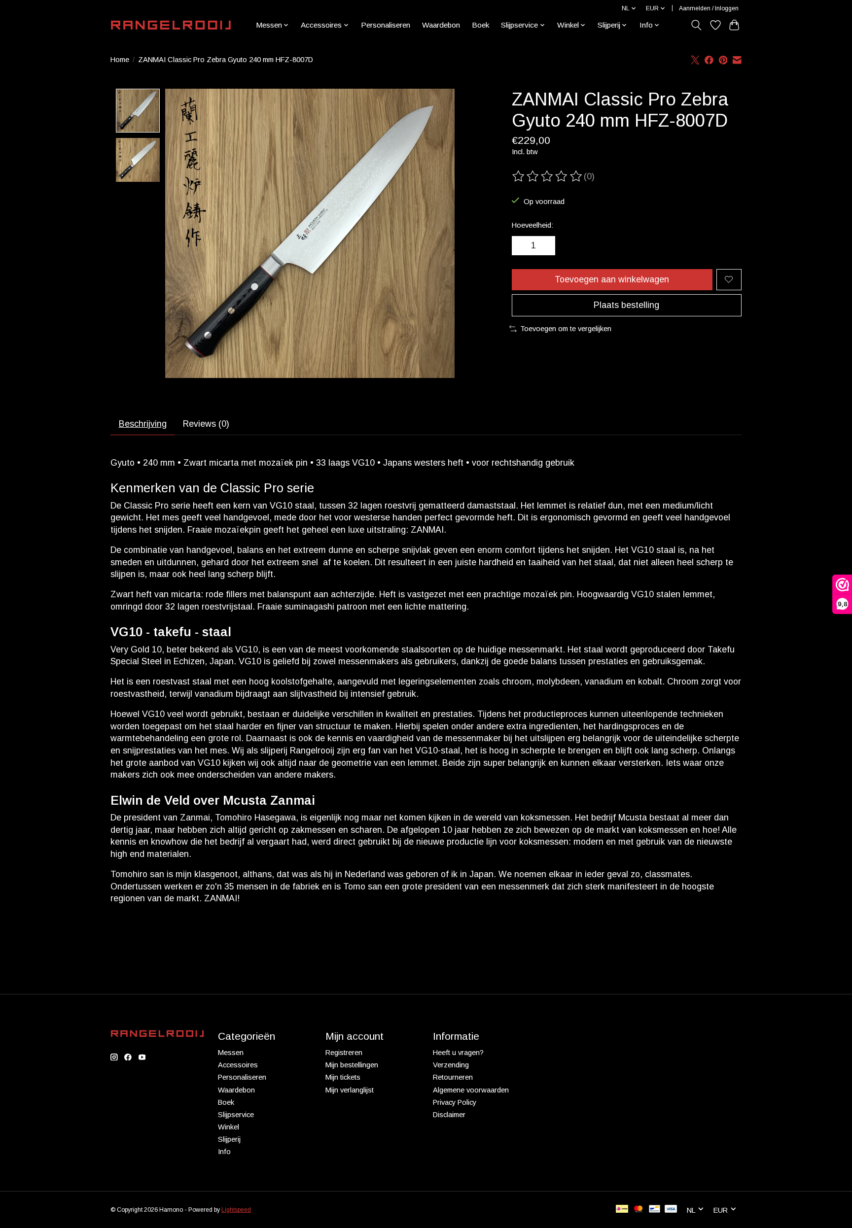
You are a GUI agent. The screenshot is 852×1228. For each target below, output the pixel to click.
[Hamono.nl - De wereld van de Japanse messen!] (170, 25)
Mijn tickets (342, 1077)
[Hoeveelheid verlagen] (523, 246)
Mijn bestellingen (351, 1065)
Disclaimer (449, 1115)
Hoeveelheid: (532, 225)
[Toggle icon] (696, 25)
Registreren (343, 1053)
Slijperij (229, 1139)
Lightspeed (236, 1209)
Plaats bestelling (626, 305)
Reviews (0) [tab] (206, 424)
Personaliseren (385, 25)
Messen (231, 1053)
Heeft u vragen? (458, 1053)
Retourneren (453, 1077)
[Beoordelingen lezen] (548, 176)
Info (224, 1152)
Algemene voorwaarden (471, 1090)
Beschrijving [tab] (143, 424)
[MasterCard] (638, 1209)
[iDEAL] (622, 1209)
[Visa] (671, 1209)
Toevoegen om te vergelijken (565, 329)
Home (119, 60)
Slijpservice (236, 1115)
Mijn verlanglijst (349, 1090)
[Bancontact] (654, 1209)
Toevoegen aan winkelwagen (612, 279)
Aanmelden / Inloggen (709, 8)
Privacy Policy (454, 1102)
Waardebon (441, 25)
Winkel (228, 1127)
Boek (480, 25)
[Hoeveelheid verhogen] (544, 246)
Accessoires (238, 1065)
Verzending (451, 1065)
